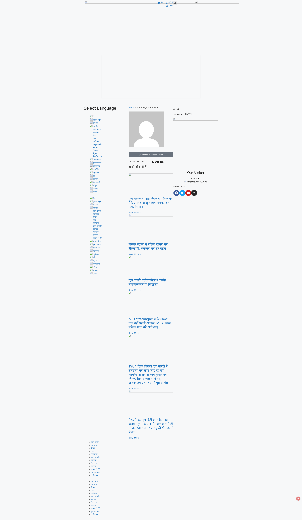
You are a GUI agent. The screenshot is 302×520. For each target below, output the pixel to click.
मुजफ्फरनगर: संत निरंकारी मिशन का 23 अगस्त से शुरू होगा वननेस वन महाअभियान (151, 202)
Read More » (135, 212)
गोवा (94, 138)
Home (131, 107)
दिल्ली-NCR (97, 156)
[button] (175, 3)
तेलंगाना (96, 150)
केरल (94, 135)
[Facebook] (176, 193)
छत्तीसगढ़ (96, 141)
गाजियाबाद (94, 475)
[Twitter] (182, 193)
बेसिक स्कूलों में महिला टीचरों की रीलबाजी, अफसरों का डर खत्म (148, 246)
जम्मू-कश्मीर (97, 144)
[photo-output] (195, 120)
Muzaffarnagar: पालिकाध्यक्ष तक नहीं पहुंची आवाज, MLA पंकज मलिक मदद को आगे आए (150, 323)
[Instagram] (194, 193)
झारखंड (95, 147)
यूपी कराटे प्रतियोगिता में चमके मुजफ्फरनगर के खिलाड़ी (147, 282)
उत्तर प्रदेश (97, 129)
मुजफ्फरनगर (95, 472)
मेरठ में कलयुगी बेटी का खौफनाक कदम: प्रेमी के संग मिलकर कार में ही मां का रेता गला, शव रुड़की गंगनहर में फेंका (151, 426)
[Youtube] (188, 193)
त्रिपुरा (95, 153)
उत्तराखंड (96, 132)
